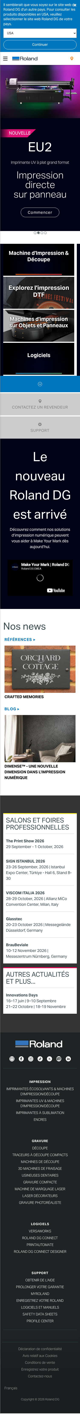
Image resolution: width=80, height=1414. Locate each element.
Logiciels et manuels (40, 1307)
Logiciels (40, 1224)
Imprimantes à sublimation (40, 1113)
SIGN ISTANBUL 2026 (25, 861)
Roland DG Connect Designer (40, 1251)
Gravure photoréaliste (40, 1202)
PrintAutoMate (40, 1245)
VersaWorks (40, 1231)
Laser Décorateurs (40, 1196)
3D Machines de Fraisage (40, 1168)
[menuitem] (71, 58)
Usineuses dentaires (40, 1175)
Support (40, 1273)
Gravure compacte (40, 1182)
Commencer (40, 212)
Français (10, 1388)
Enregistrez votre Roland (40, 1300)
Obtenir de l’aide (40, 1280)
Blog (10, 708)
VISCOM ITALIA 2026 (25, 892)
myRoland (40, 1294)
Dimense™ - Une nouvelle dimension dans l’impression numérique (34, 772)
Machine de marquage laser (40, 1189)
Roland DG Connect (40, 1238)
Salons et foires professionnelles (37, 823)
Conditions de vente (40, 1362)
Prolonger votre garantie (40, 1287)
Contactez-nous (40, 1376)
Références (18, 639)
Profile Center (40, 1321)
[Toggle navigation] (5, 58)
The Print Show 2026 (25, 840)
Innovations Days (22, 995)
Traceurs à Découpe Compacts (40, 1155)
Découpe (40, 1148)
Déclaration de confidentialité (40, 1349)
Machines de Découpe (40, 1162)
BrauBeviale (17, 944)
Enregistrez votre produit (40, 1369)
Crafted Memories (24, 696)
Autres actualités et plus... (37, 977)
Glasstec (14, 918)
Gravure (40, 1141)
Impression (40, 1082)
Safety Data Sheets (40, 1314)
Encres (40, 1119)
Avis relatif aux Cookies (40, 1356)
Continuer (40, 44)
